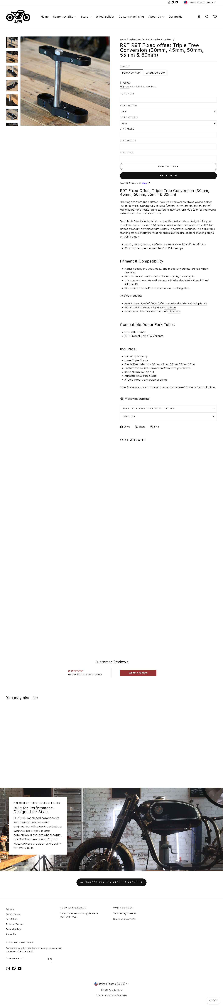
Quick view (31, 753)
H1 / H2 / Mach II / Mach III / (157, 39)
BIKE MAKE (127, 129)
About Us (155, 16)
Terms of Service (15, 924)
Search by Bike (63, 16)
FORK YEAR (127, 93)
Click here (170, 307)
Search (10, 909)
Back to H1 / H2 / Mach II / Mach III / (113, 882)
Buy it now (168, 175)
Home (45, 16)
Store (85, 16)
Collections (135, 39)
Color (125, 66)
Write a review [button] (138, 672)
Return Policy (13, 914)
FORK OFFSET (129, 117)
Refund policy (13, 929)
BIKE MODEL (128, 140)
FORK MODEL (129, 105)
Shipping (124, 86)
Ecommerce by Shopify (116, 995)
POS (98, 995)
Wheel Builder (105, 16)
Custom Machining (131, 16)
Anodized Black (155, 72)
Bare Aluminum (131, 72)
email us (128, 416)
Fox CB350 (11, 919)
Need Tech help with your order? (148, 408)
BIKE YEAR (127, 152)
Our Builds (175, 16)
